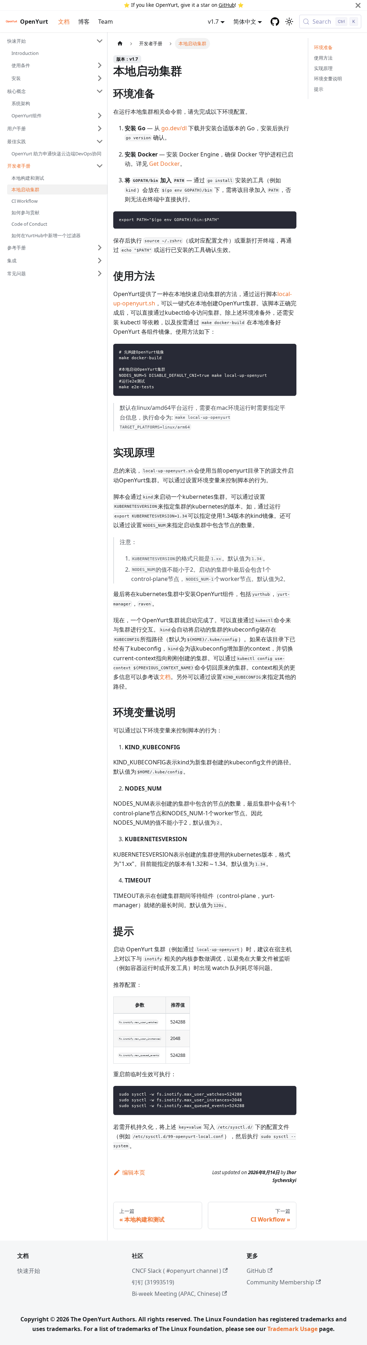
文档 (64, 21)
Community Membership (280, 1282)
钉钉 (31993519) (153, 1282)
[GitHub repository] (274, 21)
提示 (318, 89)
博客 (84, 21)
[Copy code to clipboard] (288, 220)
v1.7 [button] (213, 21)
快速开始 (28, 1271)
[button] (55, 41)
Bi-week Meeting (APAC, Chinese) (176, 1294)
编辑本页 (133, 1172)
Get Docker (164, 164)
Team (105, 21)
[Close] (358, 5)
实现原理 (323, 68)
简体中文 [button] (244, 21)
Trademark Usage (292, 1329)
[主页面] (120, 43)
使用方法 (323, 58)
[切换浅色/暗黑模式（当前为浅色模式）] (289, 21)
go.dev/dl (174, 128)
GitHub (227, 4)
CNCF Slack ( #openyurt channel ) (176, 1271)
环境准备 (323, 47)
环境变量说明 (328, 78)
